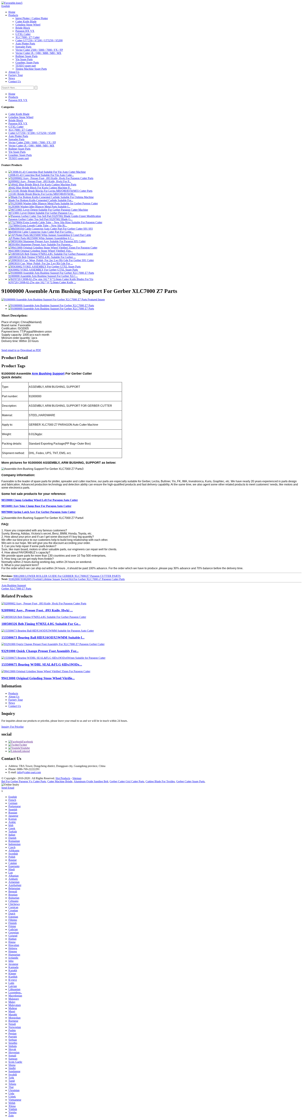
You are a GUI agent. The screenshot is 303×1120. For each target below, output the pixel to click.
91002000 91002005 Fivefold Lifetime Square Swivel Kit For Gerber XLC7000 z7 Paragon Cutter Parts (67, 579)
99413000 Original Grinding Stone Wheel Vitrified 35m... (40, 250)
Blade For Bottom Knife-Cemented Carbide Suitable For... (40, 200)
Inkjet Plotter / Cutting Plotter (31, 18)
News (11, 78)
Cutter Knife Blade (25, 21)
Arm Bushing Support (48, 373)
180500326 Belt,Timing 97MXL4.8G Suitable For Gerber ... (42, 257)
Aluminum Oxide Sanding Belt (91, 781)
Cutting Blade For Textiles (160, 781)
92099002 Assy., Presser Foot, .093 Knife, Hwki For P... (39, 181)
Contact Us (14, 81)
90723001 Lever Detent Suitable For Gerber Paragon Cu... (40, 212)
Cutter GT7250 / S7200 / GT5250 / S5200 (39, 40)
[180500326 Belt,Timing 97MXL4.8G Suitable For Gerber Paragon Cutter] (43, 616)
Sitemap (76, 778)
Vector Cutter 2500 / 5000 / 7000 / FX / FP (39, 49)
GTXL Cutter (23, 34)
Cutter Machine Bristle (59, 781)
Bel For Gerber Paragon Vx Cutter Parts (23, 781)
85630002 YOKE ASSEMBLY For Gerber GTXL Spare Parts (43, 269)
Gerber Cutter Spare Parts (190, 781)
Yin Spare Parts (24, 59)
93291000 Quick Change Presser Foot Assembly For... (40, 651)
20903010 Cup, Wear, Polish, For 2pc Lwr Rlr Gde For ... (40, 263)
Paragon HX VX (24, 30)
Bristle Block (22, 27)
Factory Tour (15, 75)
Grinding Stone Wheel (27, 24)
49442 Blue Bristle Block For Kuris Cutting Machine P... (39, 187)
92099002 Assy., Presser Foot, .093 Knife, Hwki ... (37, 610)
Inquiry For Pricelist (12, 726)
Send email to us (10, 350)
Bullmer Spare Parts (26, 56)
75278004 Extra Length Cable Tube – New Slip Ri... (37, 225)
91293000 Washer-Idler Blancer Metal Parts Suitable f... (39, 206)
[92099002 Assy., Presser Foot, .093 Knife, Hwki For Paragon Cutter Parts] (43, 603)
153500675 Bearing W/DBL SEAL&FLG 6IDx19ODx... (41, 664)
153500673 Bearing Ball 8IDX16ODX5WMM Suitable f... (43, 637)
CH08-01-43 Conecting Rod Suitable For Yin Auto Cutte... (41, 175)
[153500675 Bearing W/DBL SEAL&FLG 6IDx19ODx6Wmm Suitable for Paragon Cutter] (53, 657)
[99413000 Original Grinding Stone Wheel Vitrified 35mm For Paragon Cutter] (45, 671)
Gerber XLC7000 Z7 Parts (16, 588)
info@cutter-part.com (29, 772)
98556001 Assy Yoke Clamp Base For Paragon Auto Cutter (36, 506)
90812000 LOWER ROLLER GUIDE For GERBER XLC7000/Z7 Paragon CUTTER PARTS (67, 575)
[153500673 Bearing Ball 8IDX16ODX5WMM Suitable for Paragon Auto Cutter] (47, 630)
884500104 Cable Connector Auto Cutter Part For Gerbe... (40, 231)
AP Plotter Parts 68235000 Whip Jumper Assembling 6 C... (41, 238)
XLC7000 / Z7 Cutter (27, 37)
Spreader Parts (23, 46)
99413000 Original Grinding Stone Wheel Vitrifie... (38, 678)
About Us (13, 71)
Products (13, 15)
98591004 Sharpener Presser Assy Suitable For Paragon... (40, 244)
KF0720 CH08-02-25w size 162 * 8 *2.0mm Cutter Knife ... (42, 282)
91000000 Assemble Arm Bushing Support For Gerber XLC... (43, 276)
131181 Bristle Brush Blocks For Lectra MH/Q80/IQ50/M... (41, 193)
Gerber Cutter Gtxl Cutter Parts (127, 781)
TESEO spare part (25, 65)
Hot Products (63, 778)
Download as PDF (30, 350)
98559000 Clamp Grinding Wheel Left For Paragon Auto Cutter (39, 500)
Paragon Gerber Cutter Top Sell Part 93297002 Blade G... (40, 219)
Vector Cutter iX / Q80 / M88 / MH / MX (38, 53)
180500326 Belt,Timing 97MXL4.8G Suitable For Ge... (41, 624)
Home (11, 12)
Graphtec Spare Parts (27, 62)
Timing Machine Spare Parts (31, 68)
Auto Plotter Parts (25, 43)
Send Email (7, 787)
